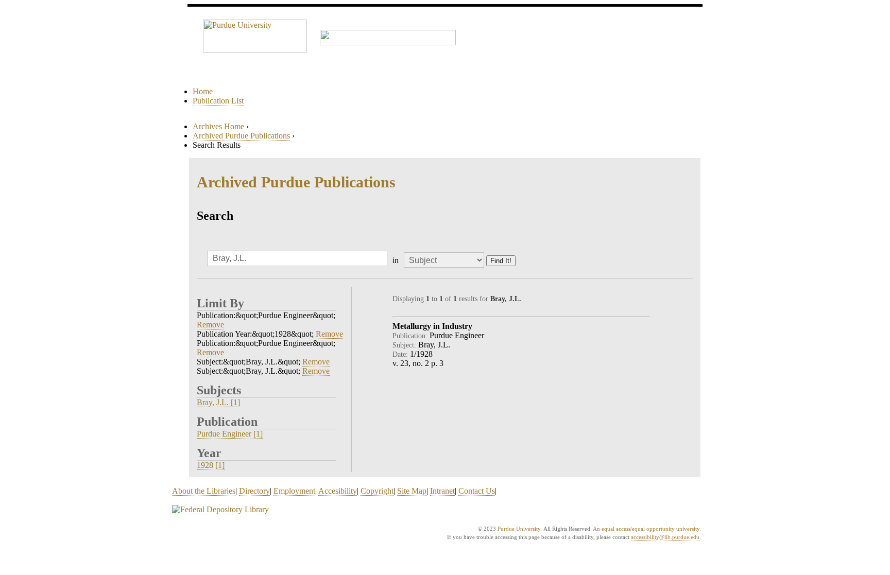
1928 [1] (211, 465)
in (395, 260)
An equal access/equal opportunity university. (647, 529)
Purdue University (519, 529)
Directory (254, 490)
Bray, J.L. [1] (218, 402)
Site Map (411, 490)
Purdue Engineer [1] (230, 433)
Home (203, 91)
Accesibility (337, 490)
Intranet (442, 490)
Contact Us (476, 490)
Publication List (218, 100)
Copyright (377, 490)
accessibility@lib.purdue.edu (665, 537)
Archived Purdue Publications (241, 135)
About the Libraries (203, 490)
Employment (294, 490)
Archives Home (218, 126)
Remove (210, 324)
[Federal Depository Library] (220, 509)
